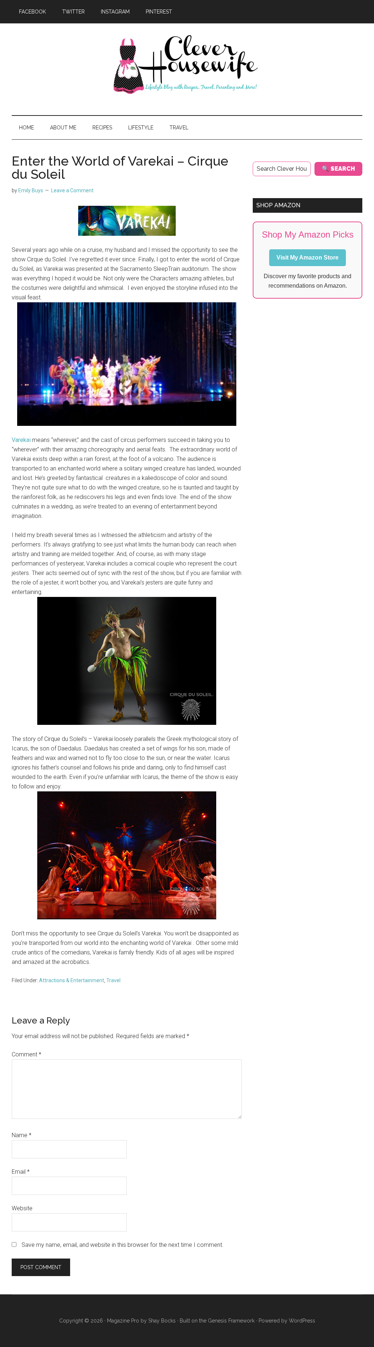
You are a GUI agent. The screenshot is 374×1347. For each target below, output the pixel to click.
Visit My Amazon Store (307, 257)
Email (21, 1171)
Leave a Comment (72, 190)
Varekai (21, 439)
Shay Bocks (162, 1321)
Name (21, 1135)
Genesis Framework (231, 1321)
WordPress (302, 1321)
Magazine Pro (123, 1321)
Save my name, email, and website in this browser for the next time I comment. (123, 1244)
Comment (26, 1054)
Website (22, 1208)
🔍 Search (338, 168)
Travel (113, 980)
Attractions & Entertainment (71, 980)
